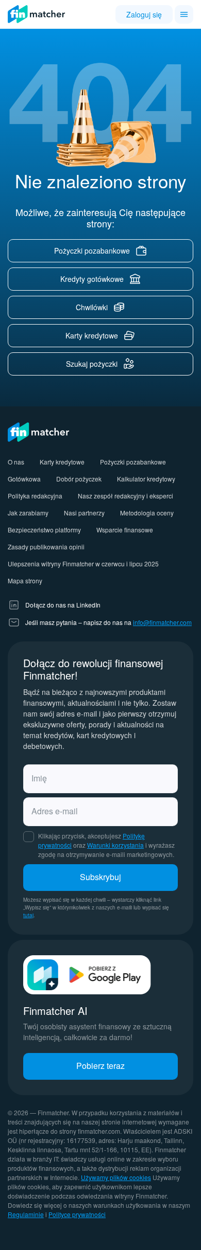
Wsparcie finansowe (124, 529)
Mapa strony (25, 580)
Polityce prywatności (77, 1214)
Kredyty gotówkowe (92, 279)
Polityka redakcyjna (35, 495)
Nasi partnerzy (84, 512)
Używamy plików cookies (116, 1177)
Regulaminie (26, 1214)
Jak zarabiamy (28, 512)
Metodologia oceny (147, 512)
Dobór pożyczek (79, 478)
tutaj (28, 915)
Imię (39, 778)
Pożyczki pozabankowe (92, 250)
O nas (16, 461)
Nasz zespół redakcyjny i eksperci (125, 495)
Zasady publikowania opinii (46, 546)
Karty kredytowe (91, 335)
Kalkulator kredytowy (146, 478)
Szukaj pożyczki (92, 364)
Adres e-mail (54, 811)
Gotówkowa (24, 478)
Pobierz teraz (100, 1066)
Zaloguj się (144, 14)
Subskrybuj (100, 877)
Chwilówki (92, 307)
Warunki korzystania (115, 845)
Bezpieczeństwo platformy (44, 529)
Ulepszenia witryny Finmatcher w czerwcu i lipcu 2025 (83, 563)
